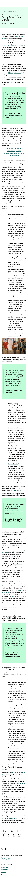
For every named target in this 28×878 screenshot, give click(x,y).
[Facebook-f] (2, 858)
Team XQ (6, 23)
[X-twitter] (5, 858)
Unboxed (5, 568)
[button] (3, 835)
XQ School (20, 45)
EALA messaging (17, 596)
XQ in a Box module (15, 490)
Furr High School (9, 45)
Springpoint (21, 783)
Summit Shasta (17, 564)
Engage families (13, 464)
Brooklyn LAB (6, 586)
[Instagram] (9, 858)
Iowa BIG (6, 546)
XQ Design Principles (14, 73)
